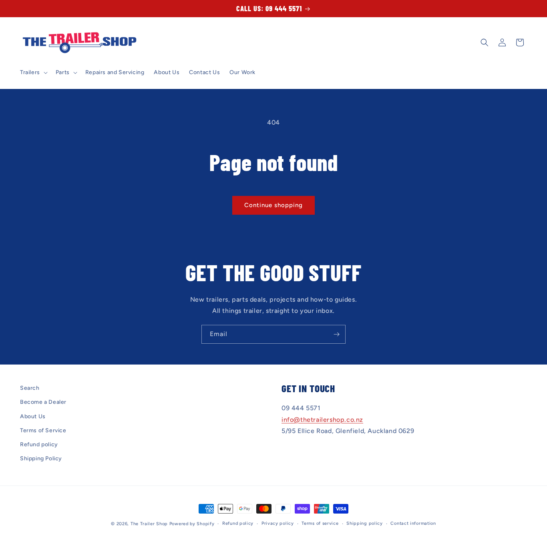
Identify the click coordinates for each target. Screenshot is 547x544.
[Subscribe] (336, 334)
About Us (33, 416)
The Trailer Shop (149, 523)
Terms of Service (43, 430)
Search (30, 388)
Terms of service (320, 523)
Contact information (413, 523)
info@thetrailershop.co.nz (322, 419)
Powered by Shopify (192, 523)
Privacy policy (277, 523)
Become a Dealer (43, 402)
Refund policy (39, 444)
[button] (33, 72)
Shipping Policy (41, 458)
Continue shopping (273, 205)
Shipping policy (364, 523)
